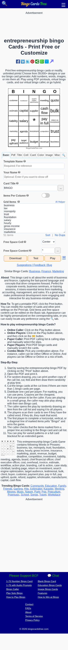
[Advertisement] (34, 22)
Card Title (9, 183)
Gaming (18, 488)
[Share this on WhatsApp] (42, 61)
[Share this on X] (28, 61)
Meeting (59, 488)
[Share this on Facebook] (18, 61)
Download (15, 258)
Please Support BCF (23, 575)
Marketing (58, 271)
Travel (43, 494)
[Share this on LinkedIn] (23, 61)
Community (37, 485)
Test (35, 258)
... (61, 188)
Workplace (54, 494)
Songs (34, 494)
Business (34, 271)
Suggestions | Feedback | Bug (34, 265)
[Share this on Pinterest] (32, 61)
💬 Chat (53, 575)
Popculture (54, 491)
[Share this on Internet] (51, 61)
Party (37, 491)
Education (51, 485)
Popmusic (13, 494)
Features (42, 593)
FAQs (28, 608)
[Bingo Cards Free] (34, 5)
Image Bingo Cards (48, 589)
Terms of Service (34, 616)
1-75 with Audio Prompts (19, 585)
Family (62, 485)
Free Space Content (15, 250)
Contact (29, 604)
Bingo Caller (12, 589)
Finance (46, 271)
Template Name (13, 161)
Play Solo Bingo (14, 593)
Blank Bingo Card (47, 581)
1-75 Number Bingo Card (19, 581)
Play (52, 258)
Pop (44, 491)
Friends (7, 488)
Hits (26, 488)
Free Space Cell (13, 242)
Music (20, 491)
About (28, 612)
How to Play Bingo (15, 597)
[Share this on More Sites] (37, 61)
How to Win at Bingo (48, 597)
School (25, 494)
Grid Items (10, 201)
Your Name (10, 172)
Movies (11, 491)
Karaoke (48, 488)
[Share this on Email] (47, 61)
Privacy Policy (32, 620)
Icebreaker (36, 488)
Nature (29, 491)
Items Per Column (14, 195)
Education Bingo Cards (50, 585)
